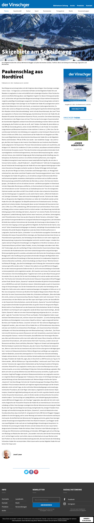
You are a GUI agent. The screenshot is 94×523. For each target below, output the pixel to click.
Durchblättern (78, 109)
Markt (71, 11)
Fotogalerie (60, 11)
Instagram (71, 504)
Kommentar (47, 11)
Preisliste (80, 6)
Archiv (72, 6)
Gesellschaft (17, 11)
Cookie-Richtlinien (63, 519)
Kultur (28, 11)
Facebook (71, 499)
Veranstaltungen (83, 11)
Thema (6, 11)
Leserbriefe (19, 499)
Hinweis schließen (86, 520)
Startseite (5, 499)
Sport (37, 11)
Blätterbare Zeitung (60, 6)
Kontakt (89, 6)
